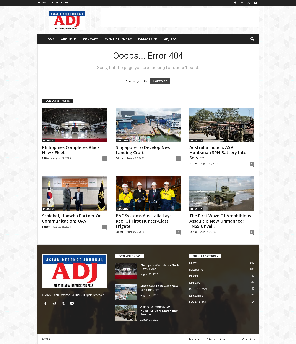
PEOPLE (195, 276)
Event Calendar (118, 39)
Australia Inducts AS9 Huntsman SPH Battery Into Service (217, 153)
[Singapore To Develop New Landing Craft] (148, 125)
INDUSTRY (48, 140)
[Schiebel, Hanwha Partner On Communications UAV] (74, 193)
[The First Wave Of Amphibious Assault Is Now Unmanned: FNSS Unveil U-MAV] (221, 193)
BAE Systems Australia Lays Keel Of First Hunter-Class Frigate (143, 221)
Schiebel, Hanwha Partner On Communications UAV (72, 218)
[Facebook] (235, 3)
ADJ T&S (170, 39)
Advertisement (228, 339)
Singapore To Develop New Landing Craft (143, 150)
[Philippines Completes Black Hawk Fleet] (74, 125)
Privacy (211, 339)
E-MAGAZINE (148, 39)
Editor (46, 158)
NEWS (193, 263)
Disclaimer (195, 339)
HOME (49, 39)
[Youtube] (255, 3)
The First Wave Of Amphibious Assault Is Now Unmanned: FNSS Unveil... (220, 221)
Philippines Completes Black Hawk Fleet (70, 150)
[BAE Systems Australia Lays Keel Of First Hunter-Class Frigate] (148, 193)
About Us (68, 39)
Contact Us (248, 339)
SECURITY (196, 295)
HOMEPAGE (160, 81)
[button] (252, 39)
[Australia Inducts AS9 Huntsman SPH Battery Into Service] (221, 125)
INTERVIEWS (198, 289)
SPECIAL (195, 282)
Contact (90, 39)
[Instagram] (242, 3)
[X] (248, 3)
